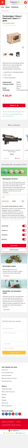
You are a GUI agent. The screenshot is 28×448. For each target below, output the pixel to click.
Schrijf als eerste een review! (9, 25)
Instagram (6, 414)
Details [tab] (14, 201)
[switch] (24, 230)
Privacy (18, 421)
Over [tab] (23, 201)
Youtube (13, 414)
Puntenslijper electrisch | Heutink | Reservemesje (12, 150)
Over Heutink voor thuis (9, 367)
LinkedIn (10, 414)
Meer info (6, 158)
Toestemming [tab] (5, 201)
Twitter (16, 414)
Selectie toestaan (14, 249)
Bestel (18, 158)
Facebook (3, 414)
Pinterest (20, 414)
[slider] (7, 325)
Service (4, 386)
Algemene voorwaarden (8, 421)
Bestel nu (13, 105)
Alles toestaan (14, 245)
